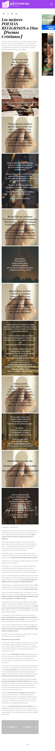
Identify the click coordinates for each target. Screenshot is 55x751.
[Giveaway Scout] (16, 7)
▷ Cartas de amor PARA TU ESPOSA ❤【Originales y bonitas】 (28, 727)
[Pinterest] (12, 13)
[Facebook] (8, 13)
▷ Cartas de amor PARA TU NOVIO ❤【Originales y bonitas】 (12, 727)
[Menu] (51, 4)
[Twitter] (4, 13)
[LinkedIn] (16, 13)
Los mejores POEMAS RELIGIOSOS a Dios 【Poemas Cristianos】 (20, 28)
